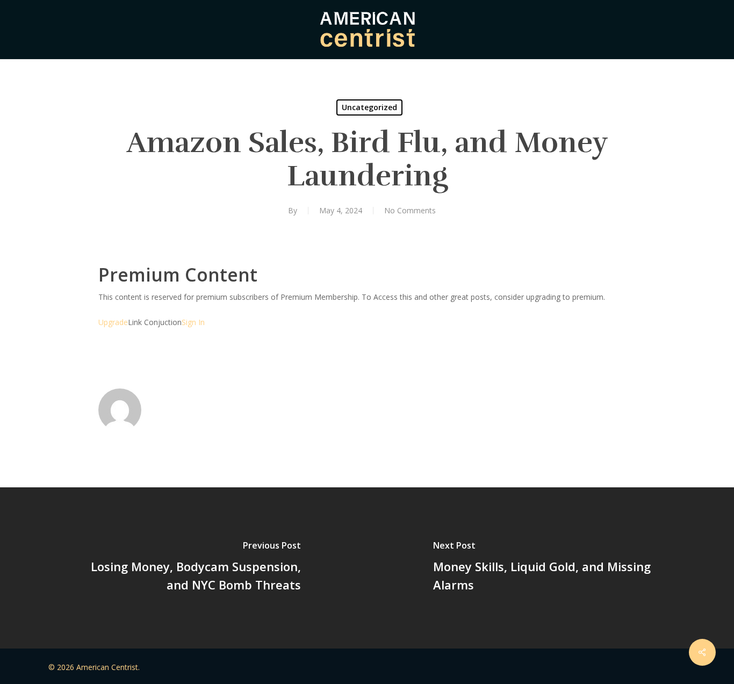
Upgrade (113, 322)
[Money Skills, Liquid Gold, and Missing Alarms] (550, 568)
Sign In (193, 322)
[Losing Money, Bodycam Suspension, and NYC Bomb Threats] (183, 568)
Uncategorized (369, 107)
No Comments (410, 210)
